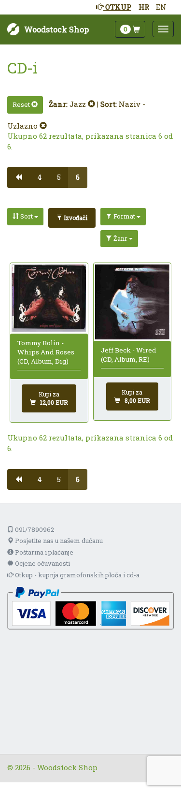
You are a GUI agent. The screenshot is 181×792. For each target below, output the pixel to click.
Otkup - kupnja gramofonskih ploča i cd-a (76, 575)
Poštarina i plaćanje (43, 552)
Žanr (120, 238)
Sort (26, 216)
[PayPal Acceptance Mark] (90, 607)
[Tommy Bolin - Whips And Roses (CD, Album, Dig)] (49, 298)
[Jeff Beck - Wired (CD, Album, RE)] (132, 301)
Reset (22, 104)
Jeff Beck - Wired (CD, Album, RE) (128, 355)
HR (144, 7)
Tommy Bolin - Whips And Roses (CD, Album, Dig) (45, 352)
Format (124, 216)
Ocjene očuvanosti (42, 563)
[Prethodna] (18, 177)
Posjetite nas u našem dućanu (58, 540)
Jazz (79, 104)
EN (161, 7)
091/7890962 (34, 529)
